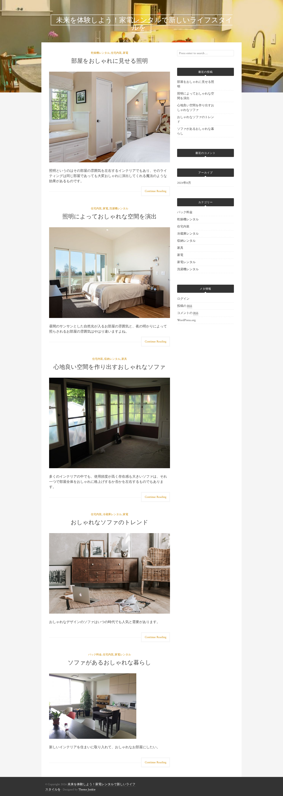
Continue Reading (155, 191)
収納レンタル (112, 359)
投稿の (184, 306)
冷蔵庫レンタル (112, 514)
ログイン (183, 299)
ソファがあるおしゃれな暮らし (109, 662)
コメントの (187, 313)
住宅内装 (116, 53)
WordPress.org (186, 320)
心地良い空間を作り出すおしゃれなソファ (110, 367)
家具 (124, 359)
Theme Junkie (86, 790)
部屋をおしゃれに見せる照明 (109, 61)
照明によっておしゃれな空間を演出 (109, 216)
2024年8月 (184, 183)
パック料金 (95, 654)
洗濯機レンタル (118, 208)
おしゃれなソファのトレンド (109, 522)
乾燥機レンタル (100, 53)
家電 (125, 53)
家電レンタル (123, 654)
